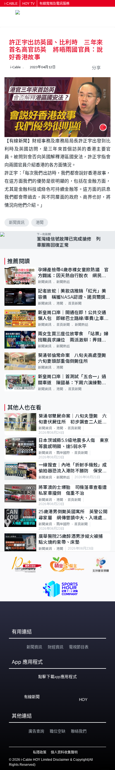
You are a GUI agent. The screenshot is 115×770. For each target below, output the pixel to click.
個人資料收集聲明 (64, 752)
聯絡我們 (79, 731)
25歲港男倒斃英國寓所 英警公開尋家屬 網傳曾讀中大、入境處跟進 (73, 515)
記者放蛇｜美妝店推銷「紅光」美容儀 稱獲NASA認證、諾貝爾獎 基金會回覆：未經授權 (74, 294)
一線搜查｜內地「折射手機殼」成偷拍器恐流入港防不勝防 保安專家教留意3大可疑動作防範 (73, 468)
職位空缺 (57, 731)
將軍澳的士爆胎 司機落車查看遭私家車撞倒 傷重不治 (73, 490)
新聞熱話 (63, 282)
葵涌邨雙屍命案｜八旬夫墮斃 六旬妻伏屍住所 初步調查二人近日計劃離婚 (73, 419)
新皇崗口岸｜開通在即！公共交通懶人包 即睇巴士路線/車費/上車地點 (73, 316)
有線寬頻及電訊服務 (54, 4)
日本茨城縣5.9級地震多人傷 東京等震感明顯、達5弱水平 (74, 443)
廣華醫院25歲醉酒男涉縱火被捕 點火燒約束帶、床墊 (73, 539)
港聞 (40, 222)
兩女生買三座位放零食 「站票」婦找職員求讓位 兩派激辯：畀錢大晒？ (73, 337)
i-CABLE (11, 4)
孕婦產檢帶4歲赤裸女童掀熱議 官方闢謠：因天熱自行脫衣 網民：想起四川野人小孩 (73, 273)
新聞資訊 (17, 222)
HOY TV (28, 4)
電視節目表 (78, 646)
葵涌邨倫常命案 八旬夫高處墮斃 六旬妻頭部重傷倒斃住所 (74, 358)
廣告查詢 (36, 731)
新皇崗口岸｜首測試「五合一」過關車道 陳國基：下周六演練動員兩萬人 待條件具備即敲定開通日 (72, 380)
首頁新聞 (75, 303)
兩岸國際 (63, 453)
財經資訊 (55, 646)
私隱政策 (39, 752)
